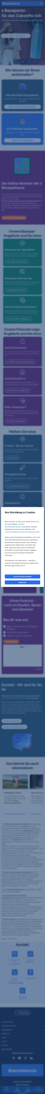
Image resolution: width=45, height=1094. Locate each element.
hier (24, 565)
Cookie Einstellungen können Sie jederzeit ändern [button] (22, 532)
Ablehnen (22, 582)
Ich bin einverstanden (23, 576)
